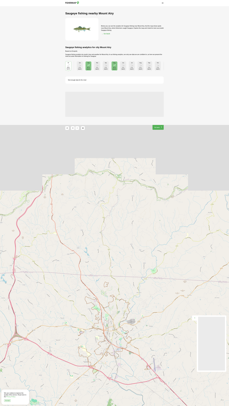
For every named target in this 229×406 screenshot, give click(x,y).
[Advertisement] (114, 104)
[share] (67, 128)
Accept (7, 400)
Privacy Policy (10, 396)
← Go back (106, 34)
